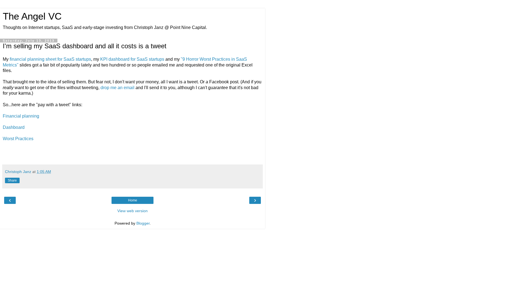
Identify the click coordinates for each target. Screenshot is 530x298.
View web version (132, 211)
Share (12, 180)
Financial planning (21, 116)
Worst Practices (18, 138)
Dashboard (14, 127)
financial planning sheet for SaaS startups (50, 59)
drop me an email (117, 87)
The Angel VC (32, 16)
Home (132, 200)
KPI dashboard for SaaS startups (132, 59)
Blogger (143, 223)
